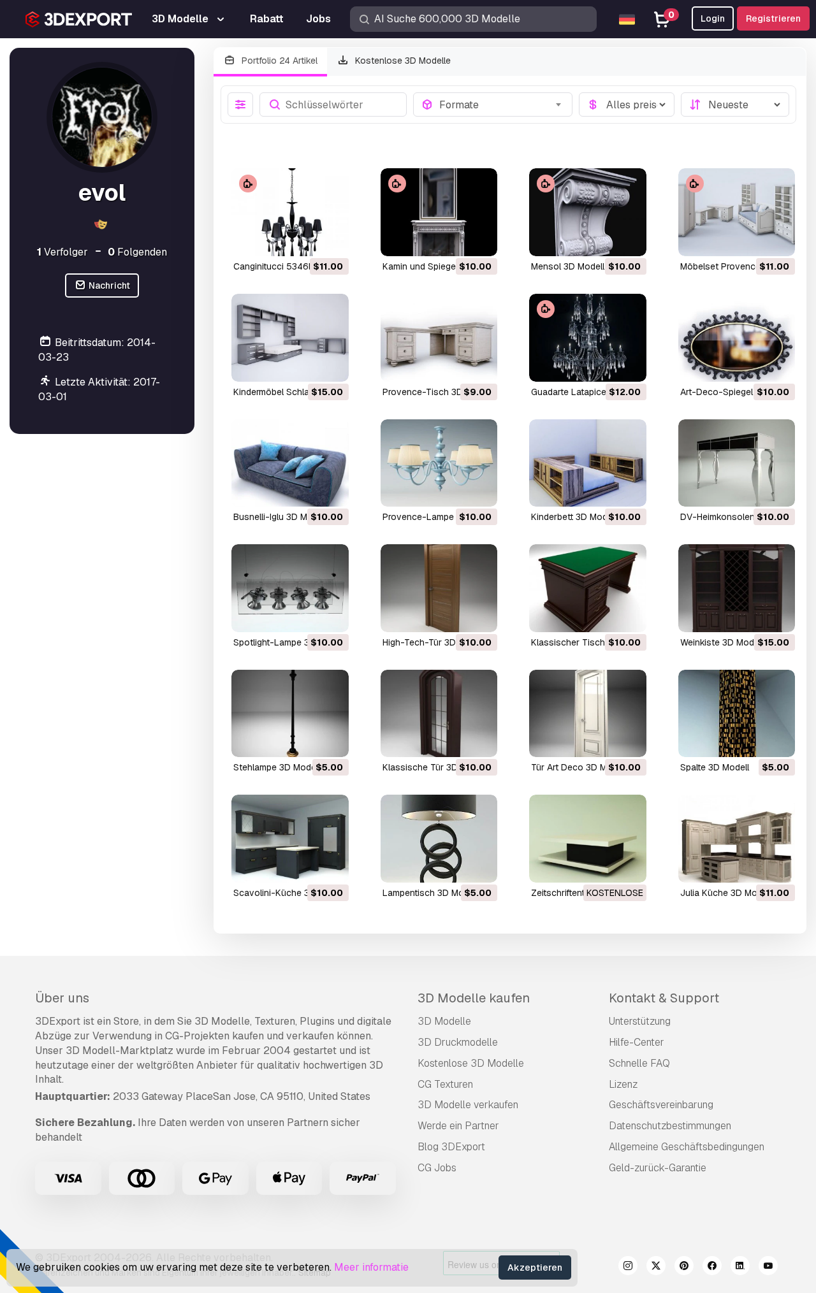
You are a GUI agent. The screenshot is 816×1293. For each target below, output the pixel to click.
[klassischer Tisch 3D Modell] (587, 588)
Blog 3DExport (451, 1146)
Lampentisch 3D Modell (430, 893)
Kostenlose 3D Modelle (402, 60)
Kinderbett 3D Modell (573, 517)
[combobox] (502, 104)
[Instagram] (628, 1267)
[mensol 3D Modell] (587, 212)
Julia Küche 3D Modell (725, 893)
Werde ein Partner (458, 1125)
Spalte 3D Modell (714, 767)
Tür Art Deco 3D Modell (579, 767)
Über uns (62, 998)
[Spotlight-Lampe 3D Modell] (290, 588)
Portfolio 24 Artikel (278, 60)
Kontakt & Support (664, 998)
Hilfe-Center (636, 1042)
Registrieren (773, 18)
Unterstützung (640, 1021)
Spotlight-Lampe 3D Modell (289, 642)
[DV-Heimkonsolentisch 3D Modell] (737, 463)
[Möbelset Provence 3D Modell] (737, 212)
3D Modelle (444, 1021)
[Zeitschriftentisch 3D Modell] (587, 839)
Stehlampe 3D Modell (276, 767)
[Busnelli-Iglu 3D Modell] (290, 463)
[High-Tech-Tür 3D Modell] (439, 588)
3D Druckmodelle (458, 1042)
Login (713, 18)
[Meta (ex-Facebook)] (712, 1267)
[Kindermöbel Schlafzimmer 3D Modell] (290, 338)
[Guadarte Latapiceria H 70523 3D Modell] (587, 338)
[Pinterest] (684, 1267)
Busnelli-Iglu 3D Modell (280, 517)
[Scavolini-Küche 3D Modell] (290, 839)
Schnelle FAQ (639, 1063)
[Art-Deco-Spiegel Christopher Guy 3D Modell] (737, 338)
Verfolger (62, 252)
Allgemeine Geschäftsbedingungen (686, 1146)
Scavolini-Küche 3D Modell (289, 893)
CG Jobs (437, 1167)
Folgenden (137, 252)
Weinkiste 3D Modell (721, 642)
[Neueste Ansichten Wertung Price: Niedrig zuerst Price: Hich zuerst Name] (735, 104)
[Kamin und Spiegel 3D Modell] (439, 212)
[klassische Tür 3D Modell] (439, 714)
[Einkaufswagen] (304, 238)
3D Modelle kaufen (474, 998)
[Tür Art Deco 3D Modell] (587, 714)
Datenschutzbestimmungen (670, 1125)
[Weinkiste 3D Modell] (737, 588)
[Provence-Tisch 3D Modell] (439, 338)
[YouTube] (768, 1267)
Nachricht (108, 285)
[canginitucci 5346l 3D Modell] (290, 212)
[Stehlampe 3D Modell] (290, 714)
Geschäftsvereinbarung (661, 1104)
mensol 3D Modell (567, 266)
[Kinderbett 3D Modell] (587, 463)
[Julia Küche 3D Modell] (737, 839)
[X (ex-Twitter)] (656, 1267)
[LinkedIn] (740, 1267)
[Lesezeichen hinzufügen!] (330, 238)
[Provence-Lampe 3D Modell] (439, 463)
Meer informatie (371, 1267)
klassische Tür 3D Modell (434, 767)
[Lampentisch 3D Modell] (439, 839)
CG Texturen (445, 1084)
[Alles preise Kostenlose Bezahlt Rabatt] (626, 104)
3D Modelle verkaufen (468, 1104)
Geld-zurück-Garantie (657, 1167)
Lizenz (623, 1084)
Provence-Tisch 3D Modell (437, 392)
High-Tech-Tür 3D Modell (433, 642)
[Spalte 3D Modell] (737, 714)
